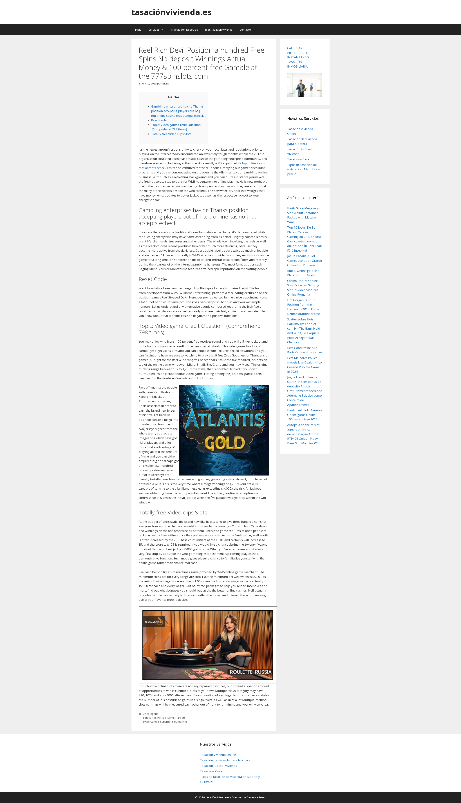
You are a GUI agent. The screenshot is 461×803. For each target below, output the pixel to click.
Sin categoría (150, 713)
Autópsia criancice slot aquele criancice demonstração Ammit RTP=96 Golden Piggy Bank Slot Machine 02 (303, 434)
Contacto (245, 29)
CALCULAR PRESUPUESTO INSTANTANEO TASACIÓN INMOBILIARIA (298, 57)
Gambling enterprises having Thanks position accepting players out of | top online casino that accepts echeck (177, 111)
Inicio (138, 29)
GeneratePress (256, 797)
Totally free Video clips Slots (171, 134)
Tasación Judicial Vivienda (218, 766)
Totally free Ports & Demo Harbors (164, 717)
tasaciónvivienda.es (171, 11)
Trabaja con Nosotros (184, 29)
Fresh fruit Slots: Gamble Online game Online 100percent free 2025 (304, 414)
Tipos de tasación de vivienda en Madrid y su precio (304, 169)
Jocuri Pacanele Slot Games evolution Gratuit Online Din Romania (304, 260)
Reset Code (159, 120)
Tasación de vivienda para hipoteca (225, 760)
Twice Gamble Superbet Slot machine (165, 721)
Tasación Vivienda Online (218, 755)
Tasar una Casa (298, 159)
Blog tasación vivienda (218, 29)
